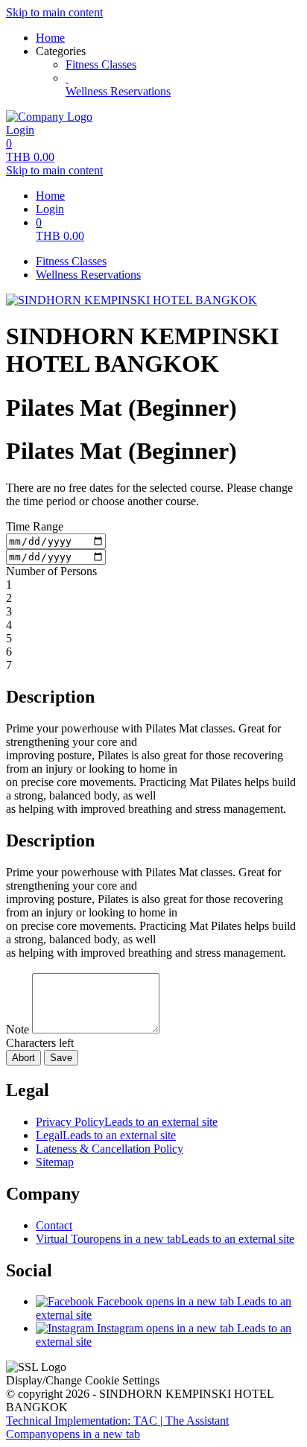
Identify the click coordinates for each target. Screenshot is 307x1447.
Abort (23, 1057)
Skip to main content (54, 12)
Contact (54, 1225)
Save (61, 1057)
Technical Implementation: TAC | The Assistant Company (117, 1427)
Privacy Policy (127, 1121)
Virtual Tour (165, 1238)
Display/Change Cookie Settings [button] (82, 1380)
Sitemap (55, 1162)
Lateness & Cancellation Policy (109, 1148)
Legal (106, 1135)
